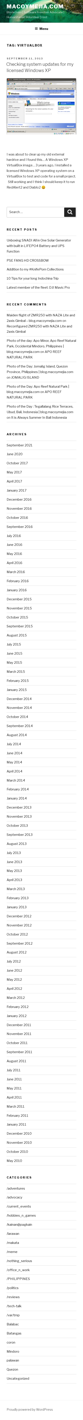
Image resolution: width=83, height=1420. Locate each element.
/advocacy (14, 1197)
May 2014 (14, 762)
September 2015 (20, 626)
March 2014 (16, 780)
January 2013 (17, 907)
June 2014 (14, 753)
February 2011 (17, 1116)
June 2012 (14, 971)
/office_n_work (18, 1270)
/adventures (16, 1188)
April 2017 (14, 481)
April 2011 (14, 1097)
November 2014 (19, 708)
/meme (12, 1252)
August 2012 (17, 952)
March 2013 (16, 889)
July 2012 (14, 961)
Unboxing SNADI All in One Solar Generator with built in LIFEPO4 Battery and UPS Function (39, 245)
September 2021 (20, 445)
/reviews (13, 1297)
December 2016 (19, 500)
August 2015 (17, 635)
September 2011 (19, 1052)
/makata (13, 1243)
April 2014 (14, 771)
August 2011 (16, 1061)
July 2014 (14, 744)
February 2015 (18, 681)
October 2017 (17, 463)
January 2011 (16, 1124)
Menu (43, 29)
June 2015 (14, 654)
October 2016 (17, 518)
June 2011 (14, 1079)
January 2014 (17, 798)
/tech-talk (14, 1306)
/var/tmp (13, 1315)
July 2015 (14, 644)
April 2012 (14, 989)
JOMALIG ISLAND (25, 377)
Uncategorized (18, 1379)
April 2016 (14, 563)
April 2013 (14, 880)
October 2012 (17, 934)
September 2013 (20, 835)
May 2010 (14, 1161)
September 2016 (20, 527)
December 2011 (19, 1025)
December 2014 (19, 699)
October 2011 (17, 1043)
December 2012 (19, 916)
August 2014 (17, 735)
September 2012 (20, 943)
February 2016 (18, 581)
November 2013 (19, 817)
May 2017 (14, 472)
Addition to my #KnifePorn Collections (35, 269)
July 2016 (14, 536)
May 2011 (14, 1088)
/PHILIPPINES (18, 1279)
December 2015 (19, 599)
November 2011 (19, 1034)
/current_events (19, 1206)
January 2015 (17, 690)
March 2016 (16, 572)
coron (11, 1342)
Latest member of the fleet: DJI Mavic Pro (38, 288)
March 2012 (16, 998)
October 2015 (17, 617)
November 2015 (19, 608)
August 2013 (17, 844)
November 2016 (19, 509)
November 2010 (19, 1143)
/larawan (13, 1234)
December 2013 (19, 807)
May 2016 (14, 554)
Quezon (12, 1369)
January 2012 (17, 1016)
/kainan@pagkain (19, 1225)
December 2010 (19, 1134)
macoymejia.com (35, 6)
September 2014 (20, 726)
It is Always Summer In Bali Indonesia (39, 418)
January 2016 (17, 590)
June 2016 (14, 545)
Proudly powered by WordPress (30, 1409)
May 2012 (14, 980)
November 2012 (19, 925)
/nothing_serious (19, 1261)
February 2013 (18, 898)
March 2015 (16, 672)
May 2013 (14, 871)
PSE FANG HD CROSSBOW (28, 261)
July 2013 (14, 853)
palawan (13, 1360)
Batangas (14, 1333)
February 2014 (18, 789)
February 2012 (18, 1007)
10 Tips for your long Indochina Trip (33, 278)
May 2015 (14, 663)
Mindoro (13, 1352)
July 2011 (14, 1070)
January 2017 (17, 490)
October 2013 (17, 826)
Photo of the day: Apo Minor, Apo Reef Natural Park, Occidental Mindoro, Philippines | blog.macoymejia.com (41, 346)
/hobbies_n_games (21, 1216)
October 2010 (17, 1152)
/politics (13, 1288)
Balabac (13, 1324)
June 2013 (14, 862)
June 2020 (15, 454)
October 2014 (17, 717)
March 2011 (16, 1107)
